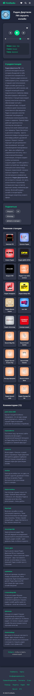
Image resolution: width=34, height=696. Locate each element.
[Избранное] (21, 3)
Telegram (10, 211)
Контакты (21, 680)
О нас (29, 680)
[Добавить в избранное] (27, 28)
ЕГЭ (20, 689)
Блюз (14, 46)
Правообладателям (9, 680)
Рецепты (16, 685)
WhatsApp (10, 216)
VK (18, 211)
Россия (15, 49)
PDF (28, 685)
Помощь (8, 685)
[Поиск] (25, 3)
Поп (18, 46)
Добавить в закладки (13, 221)
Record (14, 689)
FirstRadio (10, 3)
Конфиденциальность (17, 676)
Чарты (22, 672)
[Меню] (29, 3)
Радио (23, 685)
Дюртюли (15, 52)
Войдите (11, 652)
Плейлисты (14, 672)
